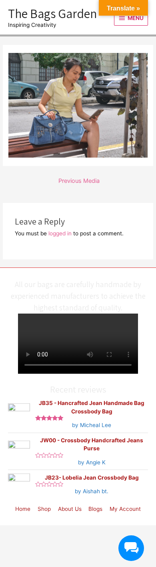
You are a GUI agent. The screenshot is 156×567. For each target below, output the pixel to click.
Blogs (95, 509)
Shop (44, 509)
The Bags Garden (52, 13)
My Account (125, 509)
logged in (60, 233)
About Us (70, 509)
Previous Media (79, 180)
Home (22, 509)
